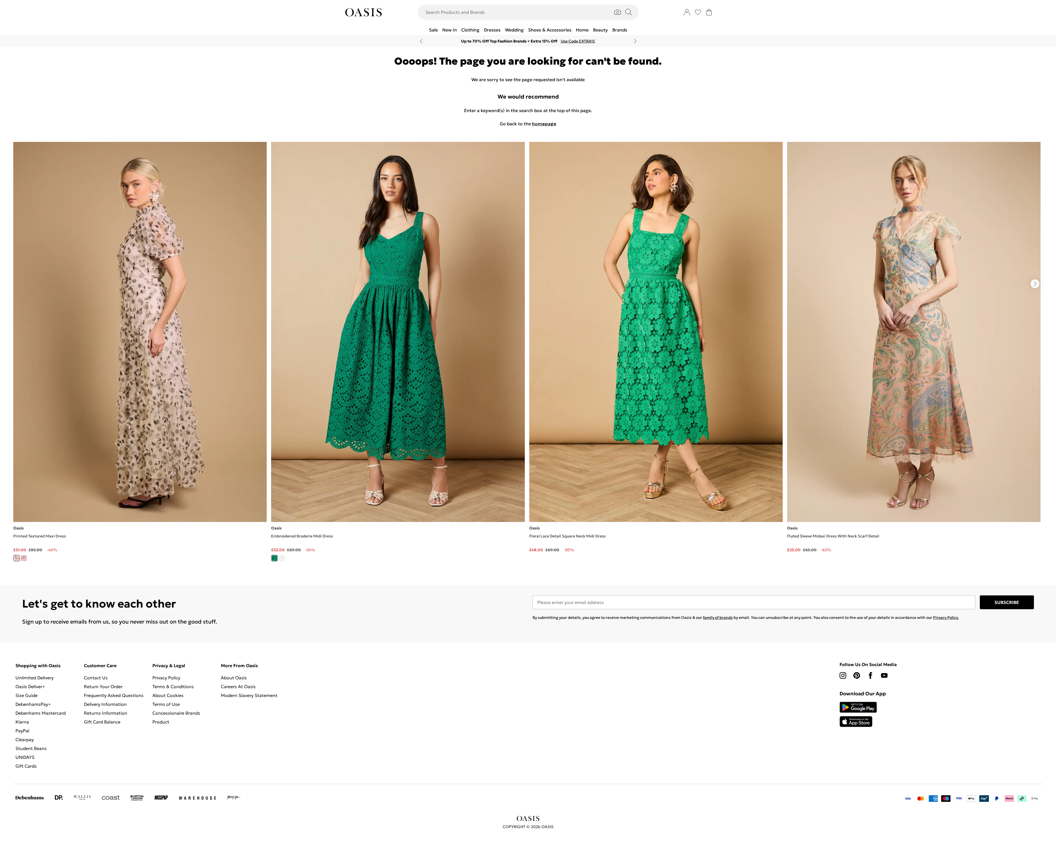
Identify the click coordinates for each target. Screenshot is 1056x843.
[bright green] (274, 558)
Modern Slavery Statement (249, 695)
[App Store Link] (858, 714)
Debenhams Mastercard (40, 713)
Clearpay (24, 739)
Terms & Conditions (173, 686)
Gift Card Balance (102, 722)
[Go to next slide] (1035, 283)
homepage (544, 123)
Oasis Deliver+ (30, 686)
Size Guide (26, 695)
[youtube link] (884, 675)
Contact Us (96, 677)
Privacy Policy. (946, 617)
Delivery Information (105, 704)
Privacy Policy (166, 677)
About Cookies (168, 695)
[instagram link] (843, 675)
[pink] (24, 558)
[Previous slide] (421, 41)
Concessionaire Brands (176, 713)
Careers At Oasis (238, 686)
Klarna (22, 722)
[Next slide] (635, 41)
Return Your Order (103, 686)
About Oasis (234, 677)
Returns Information (105, 713)
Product (160, 722)
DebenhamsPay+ (33, 704)
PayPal (22, 730)
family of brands (718, 617)
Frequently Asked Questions (114, 695)
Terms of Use (166, 704)
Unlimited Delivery (34, 677)
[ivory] (17, 558)
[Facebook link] (870, 675)
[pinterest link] (856, 675)
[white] (282, 558)
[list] (528, 355)
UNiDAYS (25, 757)
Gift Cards (26, 766)
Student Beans (31, 748)
